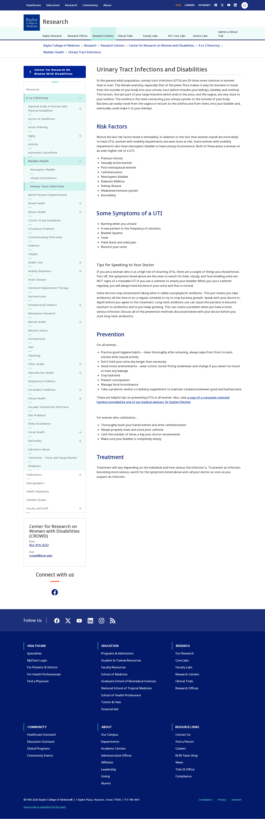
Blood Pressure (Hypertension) (47, 194)
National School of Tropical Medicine (126, 688)
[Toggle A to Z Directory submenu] (80, 98)
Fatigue (33, 254)
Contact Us (183, 735)
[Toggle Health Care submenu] (80, 262)
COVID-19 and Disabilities (44, 220)
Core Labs (182, 660)
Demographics (35, 483)
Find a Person (184, 742)
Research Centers (103, 36)
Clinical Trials (125, 36)
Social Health (36, 432)
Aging (31, 135)
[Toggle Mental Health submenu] (80, 322)
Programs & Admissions (117, 653)
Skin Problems (37, 415)
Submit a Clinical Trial (227, 34)
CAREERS (190, 5)
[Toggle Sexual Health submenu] (80, 398)
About (107, 5)
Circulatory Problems (41, 228)
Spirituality (34, 440)
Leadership (108, 769)
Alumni (106, 783)
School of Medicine (114, 674)
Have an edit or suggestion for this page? (45, 807)
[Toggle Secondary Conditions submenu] (80, 390)
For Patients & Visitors (42, 667)
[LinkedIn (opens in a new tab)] (235, 5)
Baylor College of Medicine (61, 45)
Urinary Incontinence (43, 178)
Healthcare (33, 5)
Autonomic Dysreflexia (42, 152)
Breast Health (37, 212)
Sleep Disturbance (39, 423)
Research (71, 5)
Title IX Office (184, 769)
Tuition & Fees (111, 702)
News (179, 762)
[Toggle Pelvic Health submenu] (80, 364)
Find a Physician (38, 681)
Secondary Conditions (42, 389)
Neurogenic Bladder (42, 169)
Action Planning (38, 127)
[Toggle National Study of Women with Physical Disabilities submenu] (80, 108)
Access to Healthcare (41, 119)
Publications (34, 474)
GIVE (178, 5)
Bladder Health (53, 52)
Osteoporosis (36, 338)
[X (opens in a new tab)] (222, 5)
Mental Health (37, 322)
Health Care (35, 262)
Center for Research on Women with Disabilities (161, 45)
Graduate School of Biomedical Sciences (128, 681)
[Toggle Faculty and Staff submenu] (80, 508)
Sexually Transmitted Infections (48, 407)
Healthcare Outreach (41, 735)
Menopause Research (41, 313)
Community (90, 5)
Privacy (222, 799)
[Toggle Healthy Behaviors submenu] (80, 271)
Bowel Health (36, 203)
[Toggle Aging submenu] (80, 136)
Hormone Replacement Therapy (48, 288)
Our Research (184, 653)
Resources (32, 89)
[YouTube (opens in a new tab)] (228, 5)
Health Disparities (37, 491)
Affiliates (107, 762)
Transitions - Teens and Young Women (52, 457)
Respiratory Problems (41, 381)
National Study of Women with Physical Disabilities (47, 108)
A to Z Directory (209, 45)
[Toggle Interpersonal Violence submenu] (80, 305)
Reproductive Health (41, 372)
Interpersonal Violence (42, 305)
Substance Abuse (39, 449)
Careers (180, 748)
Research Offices (78, 36)
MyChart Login (37, 660)
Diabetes (33, 245)
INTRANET (204, 5)
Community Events (40, 755)
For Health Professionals (44, 674)
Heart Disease (37, 279)
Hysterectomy (37, 296)
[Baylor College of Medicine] (32, 22)
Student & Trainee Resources (121, 660)
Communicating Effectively (45, 237)
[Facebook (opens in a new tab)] (215, 5)
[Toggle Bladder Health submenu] (80, 161)
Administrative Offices (116, 755)
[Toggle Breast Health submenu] (80, 212)
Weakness (34, 466)
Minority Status (38, 330)
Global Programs (38, 748)
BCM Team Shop (186, 755)
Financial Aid (109, 709)
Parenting (34, 355)
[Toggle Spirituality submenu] (80, 441)
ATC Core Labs (177, 36)
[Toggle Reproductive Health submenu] (80, 372)
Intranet (236, 799)
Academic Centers (113, 748)
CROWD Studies (36, 500)
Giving (105, 776)
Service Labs (200, 36)
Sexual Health (37, 398)
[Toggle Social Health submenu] (80, 432)
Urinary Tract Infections (84, 52)
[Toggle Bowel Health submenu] (80, 203)
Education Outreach (41, 742)
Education (53, 5)
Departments (110, 742)
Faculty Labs (150, 36)
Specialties (34, 653)
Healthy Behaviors (39, 271)
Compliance (183, 776)
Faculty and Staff (37, 508)
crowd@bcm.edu (40, 556)
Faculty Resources (113, 667)
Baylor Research (52, 36)
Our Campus (109, 735)
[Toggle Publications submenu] (80, 474)
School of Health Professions (121, 695)
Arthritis (33, 144)
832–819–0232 (39, 545)
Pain (31, 347)
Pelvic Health (36, 364)
